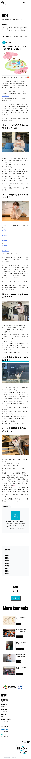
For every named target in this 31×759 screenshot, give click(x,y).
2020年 (6, 571)
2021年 (6, 568)
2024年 (6, 561)
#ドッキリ (17, 30)
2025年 (6, 558)
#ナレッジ (5, 27)
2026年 (6, 555)
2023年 (6, 563)
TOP (3, 36)
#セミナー (16, 27)
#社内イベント (23, 27)
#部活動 (23, 30)
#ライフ (11, 30)
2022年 (6, 566)
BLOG (7, 36)
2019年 (6, 574)
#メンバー (5, 30)
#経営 (10, 27)
